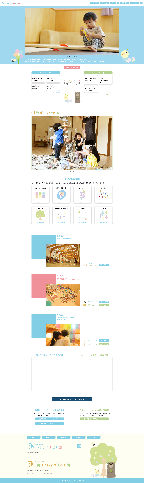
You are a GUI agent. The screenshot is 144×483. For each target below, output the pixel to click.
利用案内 (124, 3)
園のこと (104, 3)
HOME (95, 3)
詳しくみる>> (104, 265)
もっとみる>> (56, 92)
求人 (134, 3)
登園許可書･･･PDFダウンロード (49, 423)
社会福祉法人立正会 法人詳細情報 (72, 399)
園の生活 (114, 3)
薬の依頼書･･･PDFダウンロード (49, 419)
